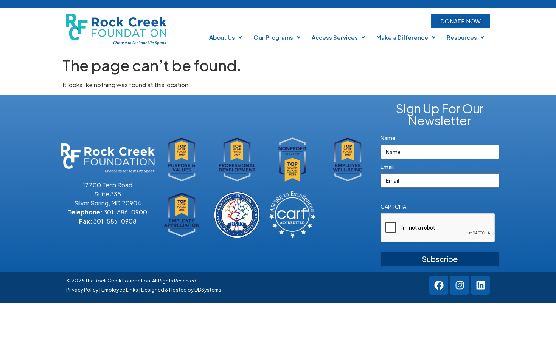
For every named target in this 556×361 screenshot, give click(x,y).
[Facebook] (438, 285)
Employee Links (119, 290)
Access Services (335, 37)
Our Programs (273, 37)
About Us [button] (222, 37)
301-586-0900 (125, 212)
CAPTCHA (393, 206)
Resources (462, 37)
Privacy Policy (82, 290)
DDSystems (207, 290)
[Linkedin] (480, 285)
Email (387, 166)
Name (388, 137)
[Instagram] (459, 285)
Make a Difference (402, 37)
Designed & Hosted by (167, 290)
